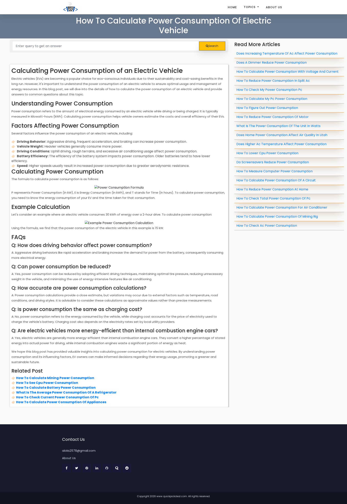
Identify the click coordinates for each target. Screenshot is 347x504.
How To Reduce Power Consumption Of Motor (272, 117)
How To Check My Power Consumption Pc (269, 89)
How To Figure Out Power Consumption (267, 107)
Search (213, 46)
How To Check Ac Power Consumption (266, 225)
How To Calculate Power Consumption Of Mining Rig (277, 216)
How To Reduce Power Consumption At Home (272, 189)
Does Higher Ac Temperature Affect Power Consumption (281, 144)
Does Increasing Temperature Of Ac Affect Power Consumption (286, 53)
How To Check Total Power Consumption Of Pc (273, 198)
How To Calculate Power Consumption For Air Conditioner (281, 207)
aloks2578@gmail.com (79, 450)
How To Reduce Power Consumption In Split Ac (273, 80)
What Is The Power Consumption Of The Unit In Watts (278, 126)
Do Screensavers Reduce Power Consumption (272, 162)
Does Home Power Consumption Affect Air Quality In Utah (281, 135)
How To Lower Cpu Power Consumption (267, 153)
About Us (274, 7)
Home (232, 7)
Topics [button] (250, 7)
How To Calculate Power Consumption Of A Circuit (276, 180)
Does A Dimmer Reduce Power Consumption (271, 62)
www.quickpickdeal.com (171, 496)
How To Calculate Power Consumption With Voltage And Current (287, 71)
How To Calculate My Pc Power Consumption (271, 98)
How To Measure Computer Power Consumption (274, 171)
